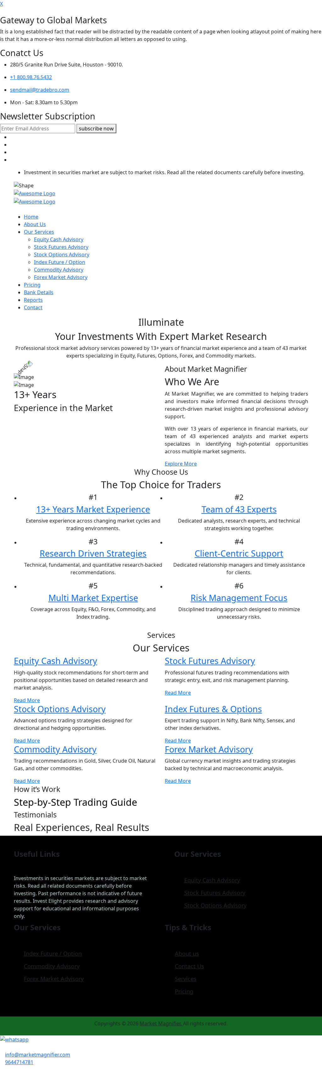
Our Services (39, 231)
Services (186, 978)
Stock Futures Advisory (61, 246)
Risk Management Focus (239, 598)
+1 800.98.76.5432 (31, 77)
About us (187, 953)
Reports (33, 299)
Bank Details (38, 292)
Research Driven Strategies (93, 553)
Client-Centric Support (239, 553)
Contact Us (189, 966)
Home (31, 216)
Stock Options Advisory (61, 254)
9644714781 (19, 1062)
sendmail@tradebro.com (39, 89)
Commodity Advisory (58, 269)
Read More (27, 700)
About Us (35, 224)
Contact (33, 307)
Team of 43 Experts (239, 509)
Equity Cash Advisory (58, 239)
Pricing (32, 284)
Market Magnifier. (161, 1023)
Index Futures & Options (213, 709)
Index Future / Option (59, 262)
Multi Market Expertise (93, 598)
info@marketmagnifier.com (37, 1054)
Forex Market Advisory (60, 277)
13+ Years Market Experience (93, 509)
